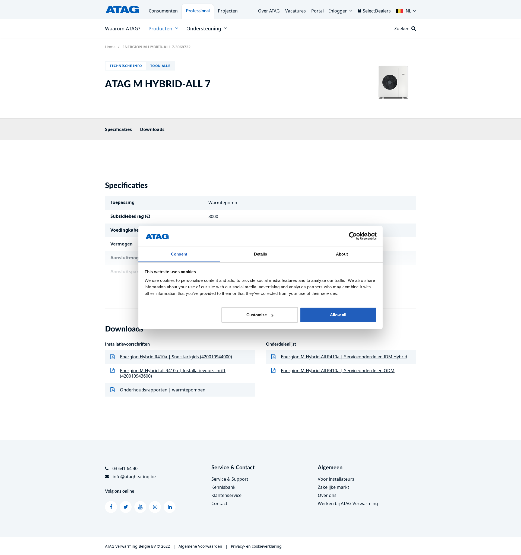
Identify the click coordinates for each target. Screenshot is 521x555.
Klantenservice (226, 495)
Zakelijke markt (333, 487)
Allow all (338, 314)
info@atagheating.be (134, 477)
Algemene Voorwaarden (200, 546)
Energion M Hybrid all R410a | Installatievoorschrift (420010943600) (172, 373)
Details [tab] (260, 254)
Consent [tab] (179, 254)
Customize (256, 314)
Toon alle (160, 65)
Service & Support (229, 479)
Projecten (228, 11)
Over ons (327, 495)
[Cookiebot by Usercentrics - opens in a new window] (353, 236)
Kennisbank (223, 487)
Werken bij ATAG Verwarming (348, 503)
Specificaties (118, 129)
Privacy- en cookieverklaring (256, 546)
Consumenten (163, 11)
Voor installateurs (336, 479)
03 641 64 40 (125, 468)
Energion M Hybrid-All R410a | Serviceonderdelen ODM (338, 371)
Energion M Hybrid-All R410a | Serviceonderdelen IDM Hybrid (344, 357)
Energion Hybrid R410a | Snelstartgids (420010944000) (176, 357)
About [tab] (342, 254)
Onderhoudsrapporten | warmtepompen (162, 390)
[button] (406, 9)
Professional (198, 11)
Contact (219, 503)
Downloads (152, 129)
